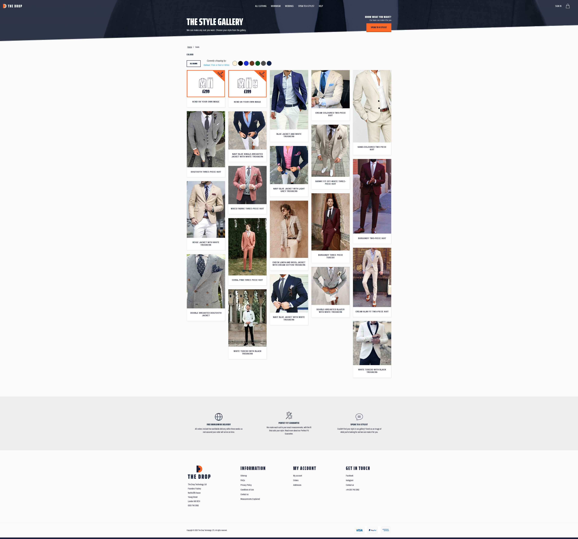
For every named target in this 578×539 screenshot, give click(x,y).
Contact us (245, 494)
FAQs (243, 480)
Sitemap (244, 476)
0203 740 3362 (193, 505)
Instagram (349, 480)
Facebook (349, 476)
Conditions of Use (247, 490)
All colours (193, 63)
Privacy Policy (246, 485)
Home (189, 47)
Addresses (297, 485)
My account (297, 476)
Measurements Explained (250, 499)
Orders (295, 480)
